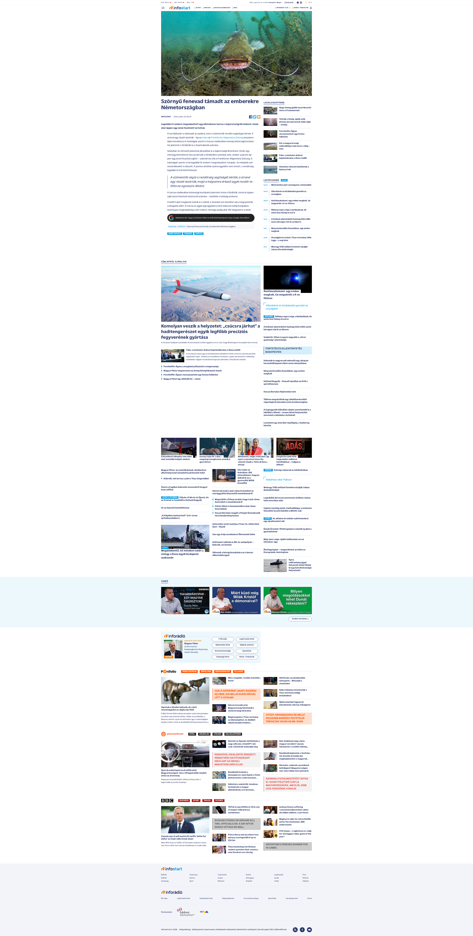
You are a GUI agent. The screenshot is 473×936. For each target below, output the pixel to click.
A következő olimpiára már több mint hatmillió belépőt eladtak (176, 458)
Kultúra (192, 878)
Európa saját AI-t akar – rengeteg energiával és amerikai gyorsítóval (215, 459)
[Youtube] (309, 929)
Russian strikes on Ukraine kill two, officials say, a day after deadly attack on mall (235, 823)
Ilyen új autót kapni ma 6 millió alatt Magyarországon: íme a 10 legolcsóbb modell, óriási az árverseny (184, 773)
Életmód (221, 881)
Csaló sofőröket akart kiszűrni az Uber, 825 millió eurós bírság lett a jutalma (235, 694)
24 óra (198, 7)
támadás (188, 234)
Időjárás (306, 881)
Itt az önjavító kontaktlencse (175, 508)
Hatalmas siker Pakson (279, 480)
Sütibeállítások (280, 930)
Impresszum (209, 930)
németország (175, 234)
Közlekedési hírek (206, 898)
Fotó (304, 875)
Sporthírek (272, 898)
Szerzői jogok (263, 930)
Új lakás (238, 672)
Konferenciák (222, 672)
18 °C (310, 2)
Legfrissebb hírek (183, 898)
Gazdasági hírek (292, 898)
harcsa (198, 234)
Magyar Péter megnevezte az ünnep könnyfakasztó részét (193, 371)
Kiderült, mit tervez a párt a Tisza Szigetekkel (186, 479)
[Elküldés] (259, 117)
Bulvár (248, 875)
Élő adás (223, 639)
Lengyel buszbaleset (222, 7)
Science (219, 800)
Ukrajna (207, 7)
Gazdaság (165, 881)
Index (205, 138)
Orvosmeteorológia (251, 898)
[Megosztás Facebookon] (251, 117)
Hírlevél (305, 878)
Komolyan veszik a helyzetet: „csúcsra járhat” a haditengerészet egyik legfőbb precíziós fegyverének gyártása (210, 332)
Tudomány (193, 875)
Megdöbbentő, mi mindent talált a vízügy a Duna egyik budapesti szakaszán (182, 554)
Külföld (164, 878)
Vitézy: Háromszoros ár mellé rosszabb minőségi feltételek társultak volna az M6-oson (285, 718)
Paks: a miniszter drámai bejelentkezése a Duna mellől (213, 350)
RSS (271, 930)
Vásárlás (204, 734)
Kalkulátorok (233, 734)
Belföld (181, 227)
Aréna (309, 898)
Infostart (166, 117)
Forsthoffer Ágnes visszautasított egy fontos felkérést (191, 375)
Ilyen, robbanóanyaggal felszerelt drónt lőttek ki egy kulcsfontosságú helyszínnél (300, 565)
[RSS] (295, 929)
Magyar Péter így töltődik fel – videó (182, 379)
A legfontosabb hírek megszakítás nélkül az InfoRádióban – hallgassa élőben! (288, 461)
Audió (276, 878)
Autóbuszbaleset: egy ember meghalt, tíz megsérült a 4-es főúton (282, 295)
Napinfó (249, 881)
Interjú (220, 878)
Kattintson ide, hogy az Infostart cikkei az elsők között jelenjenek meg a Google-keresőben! (213, 218)
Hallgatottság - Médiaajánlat (191, 930)
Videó (276, 881)
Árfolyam (206, 672)
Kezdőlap (172, 227)
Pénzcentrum (189, 672)
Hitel (192, 734)
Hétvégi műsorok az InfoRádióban (291, 470)
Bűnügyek (250, 878)
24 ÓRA (284, 180)
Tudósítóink (222, 875)
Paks (235, 7)
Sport (196, 800)
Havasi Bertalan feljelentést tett (280, 392)
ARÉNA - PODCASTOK (301, 7)
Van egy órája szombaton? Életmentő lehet (233, 534)
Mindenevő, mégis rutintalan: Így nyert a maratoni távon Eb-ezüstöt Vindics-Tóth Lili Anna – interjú (253, 461)
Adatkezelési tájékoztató (226, 930)
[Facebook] (302, 929)
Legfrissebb (278, 875)
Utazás (217, 734)
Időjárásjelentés (228, 898)
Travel (207, 800)
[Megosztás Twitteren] (255, 117)
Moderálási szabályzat (247, 930)
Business (184, 800)
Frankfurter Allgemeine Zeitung (227, 138)
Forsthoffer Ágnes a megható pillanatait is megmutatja (191, 367)
